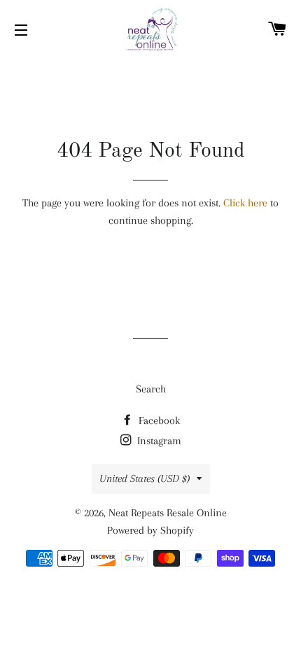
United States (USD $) (144, 478)
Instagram (157, 440)
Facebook (158, 420)
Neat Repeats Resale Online (167, 512)
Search (151, 389)
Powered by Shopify (150, 530)
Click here (245, 203)
